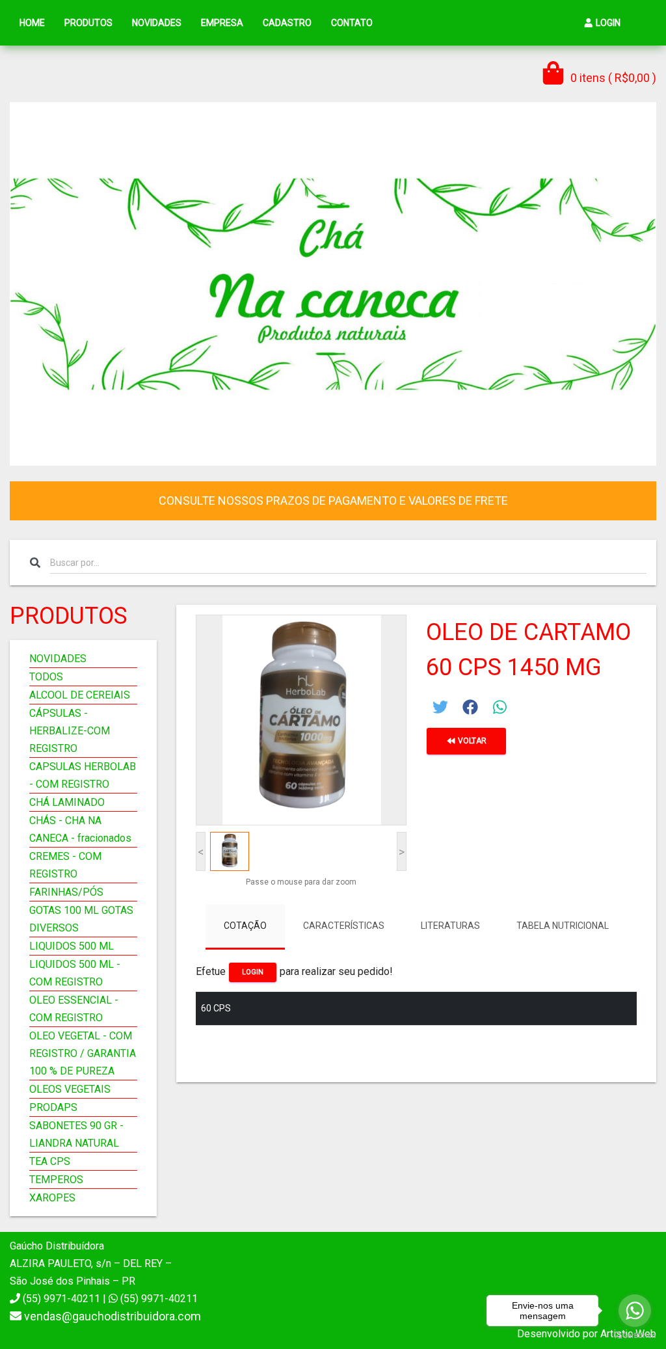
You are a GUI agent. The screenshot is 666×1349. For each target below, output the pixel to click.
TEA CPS (49, 1161)
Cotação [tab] (245, 925)
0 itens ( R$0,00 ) (612, 78)
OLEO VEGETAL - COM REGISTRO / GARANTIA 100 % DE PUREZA (82, 1053)
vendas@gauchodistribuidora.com (112, 1316)
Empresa (222, 23)
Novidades (156, 23)
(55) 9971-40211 (158, 1298)
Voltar (471, 740)
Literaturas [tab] (450, 925)
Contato (352, 23)
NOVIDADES (58, 658)
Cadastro (287, 23)
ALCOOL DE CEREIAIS (79, 695)
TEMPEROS (56, 1179)
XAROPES (52, 1198)
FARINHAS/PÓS (66, 892)
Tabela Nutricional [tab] (562, 925)
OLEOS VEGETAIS (70, 1089)
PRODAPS (53, 1107)
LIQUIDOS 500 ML (71, 946)
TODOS (46, 677)
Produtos (88, 23)
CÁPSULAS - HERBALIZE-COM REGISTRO (69, 731)
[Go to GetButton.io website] (635, 1335)
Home (32, 23)
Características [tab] (343, 925)
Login (607, 23)
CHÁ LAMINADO (67, 802)
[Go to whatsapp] (635, 1310)
